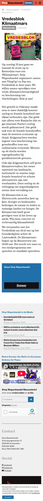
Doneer (28, 3)
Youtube (7, 470)
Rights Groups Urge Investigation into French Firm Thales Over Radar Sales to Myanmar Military (21, 342)
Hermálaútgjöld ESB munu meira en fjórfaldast (19, 318)
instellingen (36, 493)
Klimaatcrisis (9, 28)
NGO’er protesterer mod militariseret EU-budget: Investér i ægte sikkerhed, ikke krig (22, 330)
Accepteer (7, 497)
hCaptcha (9, 405)
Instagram (8, 468)
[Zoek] (36, 3)
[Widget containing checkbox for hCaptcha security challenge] (19, 412)
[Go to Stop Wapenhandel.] (3, 10)
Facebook (7, 465)
